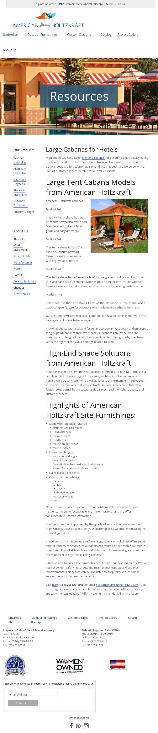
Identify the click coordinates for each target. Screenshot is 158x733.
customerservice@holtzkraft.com (82, 4)
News (17, 268)
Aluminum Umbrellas (19, 171)
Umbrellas (10, 34)
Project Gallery (128, 34)
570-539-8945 (117, 4)
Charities (18, 287)
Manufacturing (22, 262)
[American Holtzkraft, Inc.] (43, 21)
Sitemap (36, 622)
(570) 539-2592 (17, 645)
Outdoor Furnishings (42, 34)
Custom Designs (79, 34)
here (55, 584)
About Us (9, 50)
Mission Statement (20, 247)
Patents (18, 275)
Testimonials (21, 294)
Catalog (106, 34)
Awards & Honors (24, 281)
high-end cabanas (93, 157)
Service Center (22, 256)
